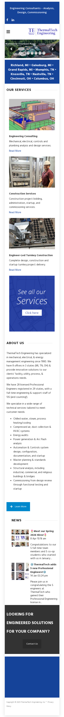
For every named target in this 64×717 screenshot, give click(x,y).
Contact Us (32, 644)
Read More (15, 151)
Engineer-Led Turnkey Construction (31, 255)
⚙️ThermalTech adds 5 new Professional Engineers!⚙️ (43, 568)
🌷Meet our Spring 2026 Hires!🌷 (42, 533)
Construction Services (22, 194)
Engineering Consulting (23, 136)
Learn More (20, 507)
